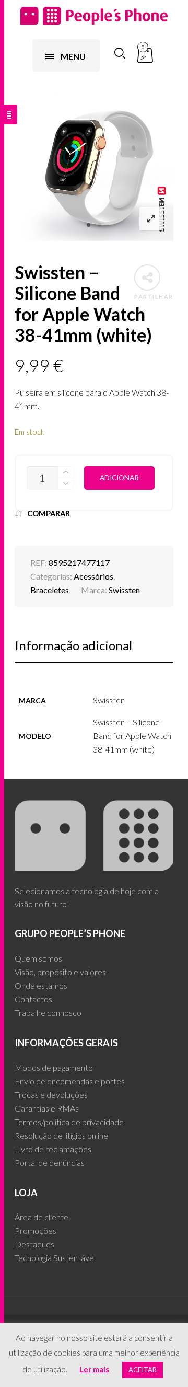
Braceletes (49, 590)
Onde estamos (41, 985)
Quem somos (38, 958)
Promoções (35, 1230)
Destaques (34, 1244)
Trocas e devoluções (51, 1095)
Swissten (124, 590)
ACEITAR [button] (142, 1370)
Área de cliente (41, 1217)
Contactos (33, 999)
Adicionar (119, 477)
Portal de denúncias (50, 1163)
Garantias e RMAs (47, 1108)
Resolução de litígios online (61, 1135)
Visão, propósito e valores (60, 972)
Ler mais (94, 1369)
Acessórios (93, 576)
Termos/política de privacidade (69, 1122)
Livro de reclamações (53, 1149)
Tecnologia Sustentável (55, 1258)
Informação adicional (73, 645)
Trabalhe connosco (48, 1013)
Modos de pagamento (54, 1067)
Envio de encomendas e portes (70, 1081)
